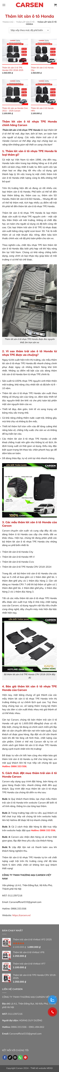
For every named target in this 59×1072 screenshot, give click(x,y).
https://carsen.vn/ (21, 915)
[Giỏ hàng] (55, 5)
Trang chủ (7, 22)
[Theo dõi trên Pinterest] (25, 1057)
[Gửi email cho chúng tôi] (15, 1057)
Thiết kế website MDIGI (42, 1068)
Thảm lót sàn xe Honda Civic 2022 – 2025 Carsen (15, 109)
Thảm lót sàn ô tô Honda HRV (42, 109)
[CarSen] (29, 5)
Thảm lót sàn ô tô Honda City (42, 68)
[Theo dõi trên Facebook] (4, 1057)
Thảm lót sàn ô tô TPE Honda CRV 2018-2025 (12, 68)
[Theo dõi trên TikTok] (10, 1057)
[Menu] (4, 4)
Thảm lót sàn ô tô (25, 22)
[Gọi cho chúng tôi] (20, 1057)
